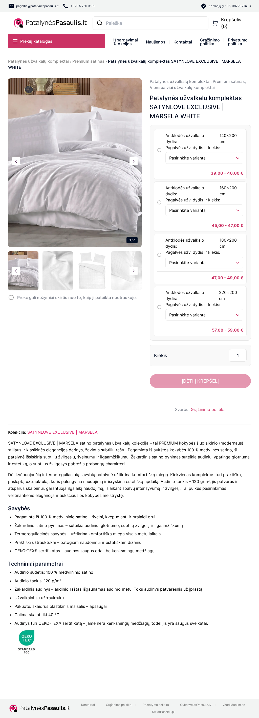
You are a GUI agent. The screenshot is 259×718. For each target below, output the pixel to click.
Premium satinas (88, 61)
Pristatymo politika (156, 705)
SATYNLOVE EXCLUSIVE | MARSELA (62, 432)
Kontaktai (183, 41)
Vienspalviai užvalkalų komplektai (182, 87)
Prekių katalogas (36, 41)
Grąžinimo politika (210, 41)
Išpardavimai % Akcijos (125, 41)
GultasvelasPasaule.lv (195, 705)
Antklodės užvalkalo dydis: (201, 138)
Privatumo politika (238, 41)
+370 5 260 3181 (83, 6)
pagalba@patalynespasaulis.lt (37, 6)
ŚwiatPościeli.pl (163, 712)
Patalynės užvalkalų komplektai (38, 61)
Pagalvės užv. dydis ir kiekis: (192, 147)
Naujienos (155, 41)
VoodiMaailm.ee (234, 705)
